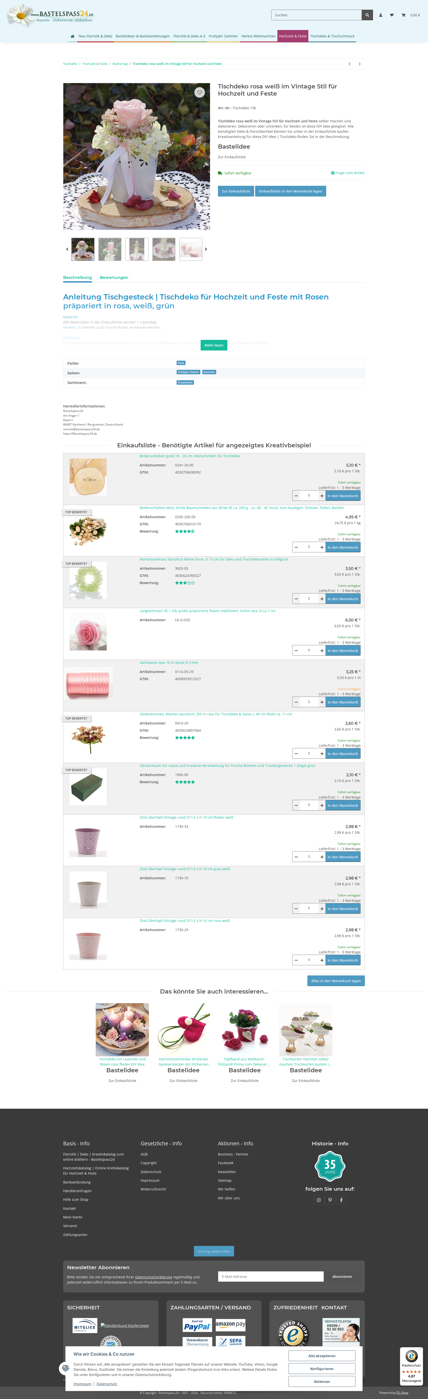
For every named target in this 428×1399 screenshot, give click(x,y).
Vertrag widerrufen (214, 1251)
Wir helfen (226, 1189)
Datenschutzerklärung (153, 1277)
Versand (70, 1225)
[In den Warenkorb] (67, 80)
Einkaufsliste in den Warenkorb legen (290, 191)
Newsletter (227, 1171)
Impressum (150, 1180)
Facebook (225, 1162)
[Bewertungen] (185, 531)
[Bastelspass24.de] (51, 15)
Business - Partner (233, 1154)
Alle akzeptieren (322, 1356)
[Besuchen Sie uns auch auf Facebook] (341, 1200)
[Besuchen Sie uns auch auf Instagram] (319, 1200)
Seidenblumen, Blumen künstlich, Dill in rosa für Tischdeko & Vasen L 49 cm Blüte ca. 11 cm (216, 714)
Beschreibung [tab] (77, 277)
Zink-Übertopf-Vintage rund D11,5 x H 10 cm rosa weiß (185, 920)
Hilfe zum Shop (75, 1199)
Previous (67, 249)
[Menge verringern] (296, 495)
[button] (380, 15)
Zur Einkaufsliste (236, 191)
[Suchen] (367, 15)
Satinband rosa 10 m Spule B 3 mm (169, 662)
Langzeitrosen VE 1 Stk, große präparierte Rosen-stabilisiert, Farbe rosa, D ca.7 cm (207, 610)
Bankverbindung (77, 1182)
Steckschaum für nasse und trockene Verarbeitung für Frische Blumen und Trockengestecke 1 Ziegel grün (228, 765)
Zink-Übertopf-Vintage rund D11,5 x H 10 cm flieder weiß (186, 817)
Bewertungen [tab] (114, 277)
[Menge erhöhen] (322, 495)
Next (206, 249)
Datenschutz (151, 1171)
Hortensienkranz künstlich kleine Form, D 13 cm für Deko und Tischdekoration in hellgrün (214, 559)
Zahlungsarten (75, 1234)
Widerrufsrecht (153, 1189)
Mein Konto (72, 1217)
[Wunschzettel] (392, 15)
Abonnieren (342, 1276)
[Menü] (420, 1350)
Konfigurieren (322, 1369)
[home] (72, 36)
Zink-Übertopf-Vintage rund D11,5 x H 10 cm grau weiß (185, 868)
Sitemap (225, 1180)
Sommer (209, 372)
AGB (144, 1154)
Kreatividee (185, 382)
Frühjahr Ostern (188, 372)
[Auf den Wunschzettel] (199, 92)
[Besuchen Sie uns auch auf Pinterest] (330, 1200)
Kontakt (69, 1208)
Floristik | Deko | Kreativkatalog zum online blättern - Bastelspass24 (93, 1157)
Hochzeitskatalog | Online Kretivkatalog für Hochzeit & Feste (96, 1171)
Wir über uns (229, 1198)
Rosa (181, 363)
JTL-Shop (402, 1393)
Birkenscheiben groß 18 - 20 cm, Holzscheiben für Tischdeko (190, 456)
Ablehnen (322, 1381)
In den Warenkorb (343, 495)
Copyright (149, 1162)
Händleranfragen (77, 1190)
